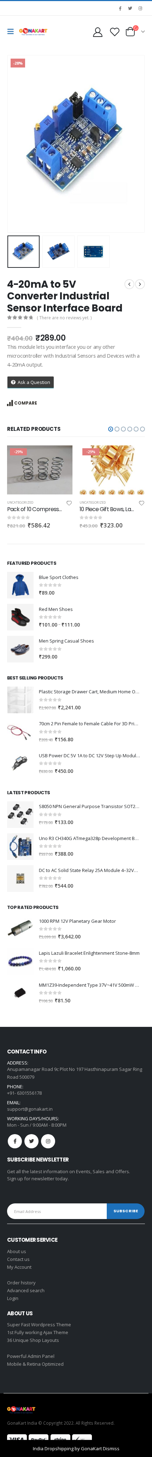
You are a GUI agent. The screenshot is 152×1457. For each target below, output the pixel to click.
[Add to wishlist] (69, 504)
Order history (21, 1282)
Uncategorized (20, 502)
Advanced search (26, 1290)
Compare (25, 403)
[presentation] (16, 144)
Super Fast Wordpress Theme (39, 1324)
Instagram (48, 1141)
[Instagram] (140, 8)
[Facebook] (119, 8)
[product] (20, 585)
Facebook (15, 1141)
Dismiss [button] (111, 1448)
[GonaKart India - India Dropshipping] (33, 31)
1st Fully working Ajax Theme (37, 1332)
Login (12, 1298)
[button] (110, 429)
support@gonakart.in (30, 1109)
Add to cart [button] (60, 457)
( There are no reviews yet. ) (64, 318)
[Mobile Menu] (12, 32)
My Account (19, 1267)
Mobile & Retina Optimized (35, 1364)
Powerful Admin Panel (30, 1356)
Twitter (31, 1141)
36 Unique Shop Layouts (33, 1340)
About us (16, 1251)
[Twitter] (130, 8)
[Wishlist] (114, 32)
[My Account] (97, 32)
